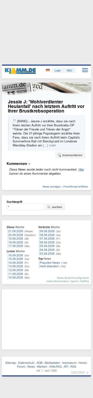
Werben (42, 366)
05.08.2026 (47, 246)
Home (83, 362)
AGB (39, 362)
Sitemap (10, 362)
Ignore (74, 281)
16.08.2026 (15, 255)
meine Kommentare (57, 281)
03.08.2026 (47, 253)
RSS (73, 366)
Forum (21, 366)
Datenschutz (26, 362)
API (66, 366)
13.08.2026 (15, 266)
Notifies (84, 281)
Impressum (69, 362)
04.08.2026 (47, 249)
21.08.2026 (15, 231)
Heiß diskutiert (49, 266)
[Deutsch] (48, 70)
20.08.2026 (15, 235)
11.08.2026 (15, 274)
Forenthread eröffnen (75, 186)
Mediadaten (52, 362)
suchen (57, 207)
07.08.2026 (47, 238)
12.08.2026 (15, 270)
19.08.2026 (15, 238)
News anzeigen (52, 186)
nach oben (78, 372)
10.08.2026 (15, 277)
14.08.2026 (15, 262)
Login (58, 70)
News (31, 366)
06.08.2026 (47, 242)
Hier (81, 169)
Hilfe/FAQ (55, 366)
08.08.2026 (47, 235)
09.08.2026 (47, 231)
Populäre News (50, 262)
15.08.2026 (15, 259)
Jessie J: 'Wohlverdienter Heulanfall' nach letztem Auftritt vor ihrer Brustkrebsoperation (46, 106)
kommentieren (72, 155)
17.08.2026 (15, 246)
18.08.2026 (15, 242)
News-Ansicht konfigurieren (73, 278)
